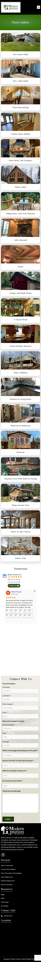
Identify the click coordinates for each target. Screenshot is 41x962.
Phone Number (8, 704)
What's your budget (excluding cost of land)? (20, 750)
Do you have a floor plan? (12, 781)
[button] (38, 7)
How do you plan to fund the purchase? (18, 761)
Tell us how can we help (11, 791)
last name (6, 696)
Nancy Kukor (15, 592)
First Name (6, 687)
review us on (13, 585)
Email (4, 712)
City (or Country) (8, 725)
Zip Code (5, 742)
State (4, 733)
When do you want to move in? (14, 771)
